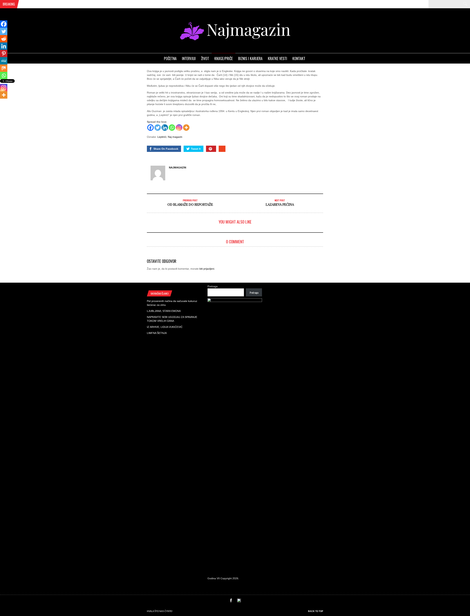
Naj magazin (175, 136)
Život (205, 58)
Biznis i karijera (250, 58)
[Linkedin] (165, 127)
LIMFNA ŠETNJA (157, 333)
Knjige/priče (223, 58)
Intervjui (189, 58)
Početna (170, 58)
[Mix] (3, 68)
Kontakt (298, 58)
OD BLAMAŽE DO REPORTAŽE (190, 204)
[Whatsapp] (172, 127)
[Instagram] (179, 127)
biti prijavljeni (206, 268)
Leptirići (161, 136)
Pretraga (212, 286)
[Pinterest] (3, 53)
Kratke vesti (277, 58)
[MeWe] (3, 60)
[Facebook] (150, 127)
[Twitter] (157, 127)
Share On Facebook (165, 148)
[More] (186, 127)
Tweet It (196, 148)
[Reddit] (3, 38)
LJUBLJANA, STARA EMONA (164, 310)
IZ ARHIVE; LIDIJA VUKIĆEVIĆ (164, 326)
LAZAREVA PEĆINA (280, 204)
